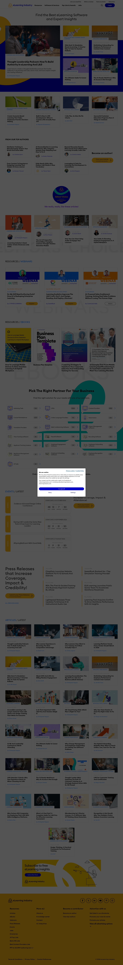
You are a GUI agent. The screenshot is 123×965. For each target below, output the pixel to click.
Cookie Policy (80, 471)
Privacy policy (70, 471)
